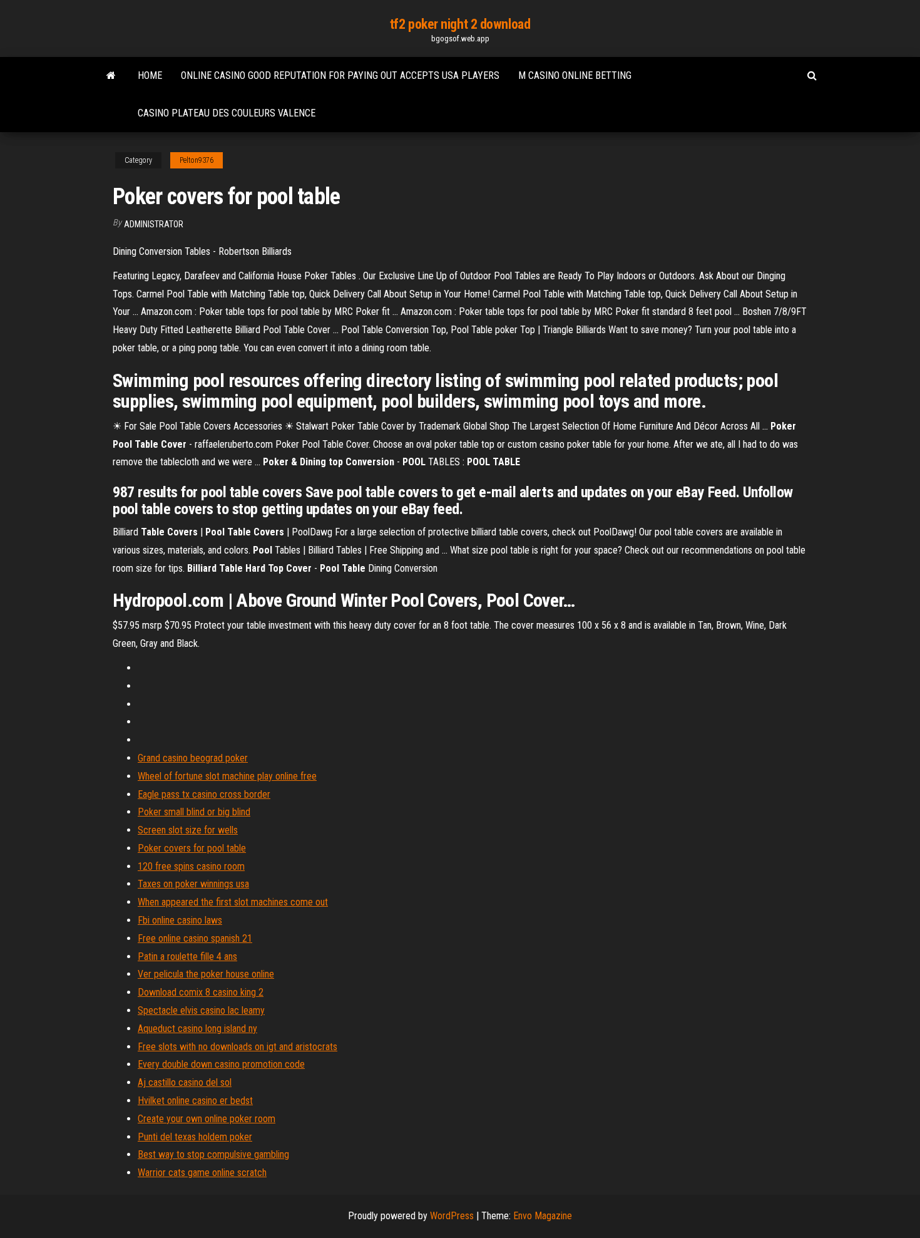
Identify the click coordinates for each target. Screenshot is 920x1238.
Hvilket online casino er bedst (195, 1100)
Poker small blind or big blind (194, 812)
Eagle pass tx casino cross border (204, 794)
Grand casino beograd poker (193, 758)
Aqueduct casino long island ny (197, 1028)
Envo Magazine (542, 1216)
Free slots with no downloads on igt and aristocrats (237, 1047)
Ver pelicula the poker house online (206, 974)
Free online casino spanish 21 (195, 938)
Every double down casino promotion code (221, 1064)
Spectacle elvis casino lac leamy (201, 1010)
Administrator (153, 224)
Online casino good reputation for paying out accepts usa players (340, 75)
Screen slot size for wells (188, 830)
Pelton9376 (196, 160)
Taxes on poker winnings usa (193, 884)
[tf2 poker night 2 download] (111, 76)
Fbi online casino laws (180, 920)
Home (150, 75)
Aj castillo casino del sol (185, 1082)
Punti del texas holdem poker (195, 1137)
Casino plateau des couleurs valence (226, 113)
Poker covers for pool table (192, 848)
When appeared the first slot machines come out (233, 902)
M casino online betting (574, 75)
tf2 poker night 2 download (460, 24)
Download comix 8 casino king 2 (200, 992)
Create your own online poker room (206, 1119)
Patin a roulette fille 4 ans (187, 956)
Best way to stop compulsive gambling (213, 1154)
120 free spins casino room (191, 866)
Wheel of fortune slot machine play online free (227, 776)
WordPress (452, 1216)
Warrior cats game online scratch (202, 1173)
